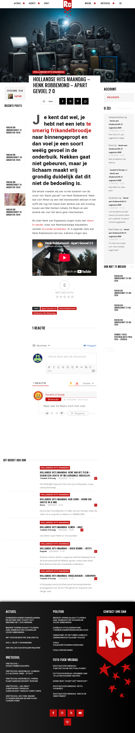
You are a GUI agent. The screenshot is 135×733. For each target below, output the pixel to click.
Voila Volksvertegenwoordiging (68, 643)
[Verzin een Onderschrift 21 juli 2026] (108, 307)
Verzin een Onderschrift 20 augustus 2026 (14, 157)
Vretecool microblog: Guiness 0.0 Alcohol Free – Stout (23, 672)
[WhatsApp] (85, 101)
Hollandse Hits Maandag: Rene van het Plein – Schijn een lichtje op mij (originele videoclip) (65, 474)
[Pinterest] (77, 101)
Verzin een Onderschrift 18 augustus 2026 (14, 212)
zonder (49, 229)
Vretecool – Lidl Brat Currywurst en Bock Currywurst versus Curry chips (23, 688)
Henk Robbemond (67, 308)
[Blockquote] (77, 367)
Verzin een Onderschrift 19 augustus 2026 (14, 185)
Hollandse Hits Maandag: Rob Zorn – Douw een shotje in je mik (65, 500)
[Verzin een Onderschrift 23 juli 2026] (108, 278)
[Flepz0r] (11, 96)
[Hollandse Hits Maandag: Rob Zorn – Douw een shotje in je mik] (20, 502)
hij (43, 229)
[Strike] (63, 367)
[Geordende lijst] (67, 367)
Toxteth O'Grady (55, 394)
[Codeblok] (81, 367)
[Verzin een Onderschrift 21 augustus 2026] (14, 117)
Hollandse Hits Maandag (48, 72)
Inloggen (91, 345)
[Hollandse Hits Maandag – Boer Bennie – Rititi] (20, 551)
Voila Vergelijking (63, 650)
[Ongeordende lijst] (72, 367)
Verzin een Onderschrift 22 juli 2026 (122, 293)
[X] (70, 101)
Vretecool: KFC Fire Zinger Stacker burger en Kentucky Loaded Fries (21, 698)
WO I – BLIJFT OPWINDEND (19, 642)
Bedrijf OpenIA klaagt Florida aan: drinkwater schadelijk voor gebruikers (22, 630)
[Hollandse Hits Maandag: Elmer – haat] (20, 529)
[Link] (86, 367)
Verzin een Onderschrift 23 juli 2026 (122, 278)
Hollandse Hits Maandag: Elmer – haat (61, 527)
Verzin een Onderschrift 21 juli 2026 (122, 307)
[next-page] (111, 349)
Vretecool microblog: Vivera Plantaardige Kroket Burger (22, 679)
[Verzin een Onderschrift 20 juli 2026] (108, 322)
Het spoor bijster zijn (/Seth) (22, 637)
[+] (49, 371)
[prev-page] (106, 349)
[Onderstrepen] (58, 367)
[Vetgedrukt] (49, 367)
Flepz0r (17, 96)
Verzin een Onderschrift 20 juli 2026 (122, 322)
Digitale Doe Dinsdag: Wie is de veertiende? (69, 695)
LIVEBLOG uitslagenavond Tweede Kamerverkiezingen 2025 (70, 628)
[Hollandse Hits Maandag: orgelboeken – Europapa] (20, 579)
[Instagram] (62, 713)
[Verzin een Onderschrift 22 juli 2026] (108, 293)
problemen (60, 229)
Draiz (42, 505)
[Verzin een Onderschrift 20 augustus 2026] (14, 144)
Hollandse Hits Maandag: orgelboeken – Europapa (68, 575)
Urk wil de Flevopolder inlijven (23, 648)
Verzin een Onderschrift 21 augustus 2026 (14, 130)
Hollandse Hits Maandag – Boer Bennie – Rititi (66, 548)
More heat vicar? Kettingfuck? (70, 681)
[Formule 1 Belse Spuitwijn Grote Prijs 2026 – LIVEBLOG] (108, 337)
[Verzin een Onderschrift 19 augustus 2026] (14, 172)
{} (90, 367)
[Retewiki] (67, 722)
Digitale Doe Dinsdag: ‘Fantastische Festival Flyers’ (69, 667)
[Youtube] (80, 713)
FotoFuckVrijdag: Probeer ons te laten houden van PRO (70, 674)
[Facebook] (62, 101)
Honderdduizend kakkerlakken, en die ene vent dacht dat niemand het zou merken (23, 620)
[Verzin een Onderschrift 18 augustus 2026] (14, 199)
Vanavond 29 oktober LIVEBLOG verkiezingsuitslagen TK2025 (70, 636)
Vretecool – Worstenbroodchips (17, 664)
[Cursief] (54, 367)
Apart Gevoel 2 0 (49, 308)
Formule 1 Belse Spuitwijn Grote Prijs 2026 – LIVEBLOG (123, 337)
